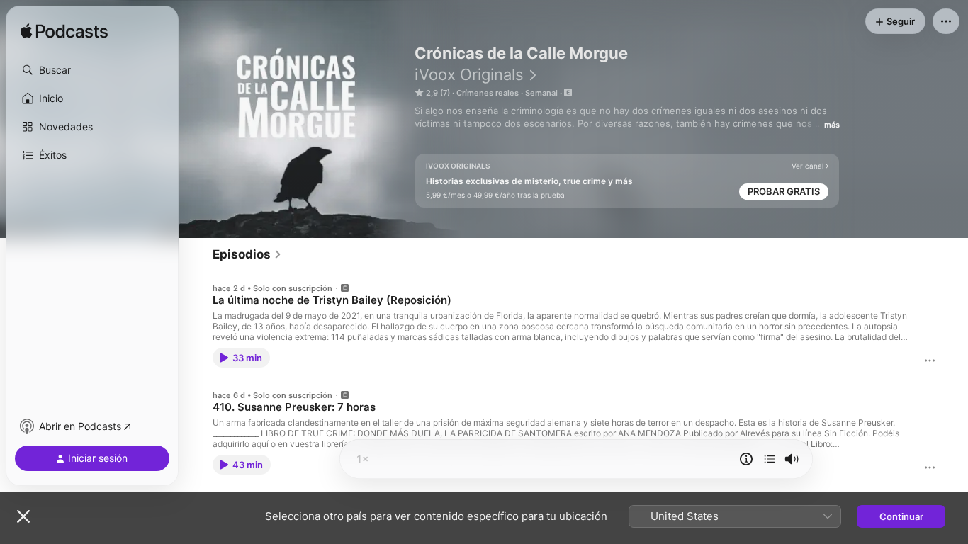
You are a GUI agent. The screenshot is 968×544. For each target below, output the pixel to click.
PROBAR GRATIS (784, 191)
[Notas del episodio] (746, 459)
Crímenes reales (487, 93)
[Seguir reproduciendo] (769, 459)
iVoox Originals (469, 74)
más (832, 125)
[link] (247, 254)
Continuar (901, 516)
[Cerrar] (23, 516)
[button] (92, 70)
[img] (64, 32)
